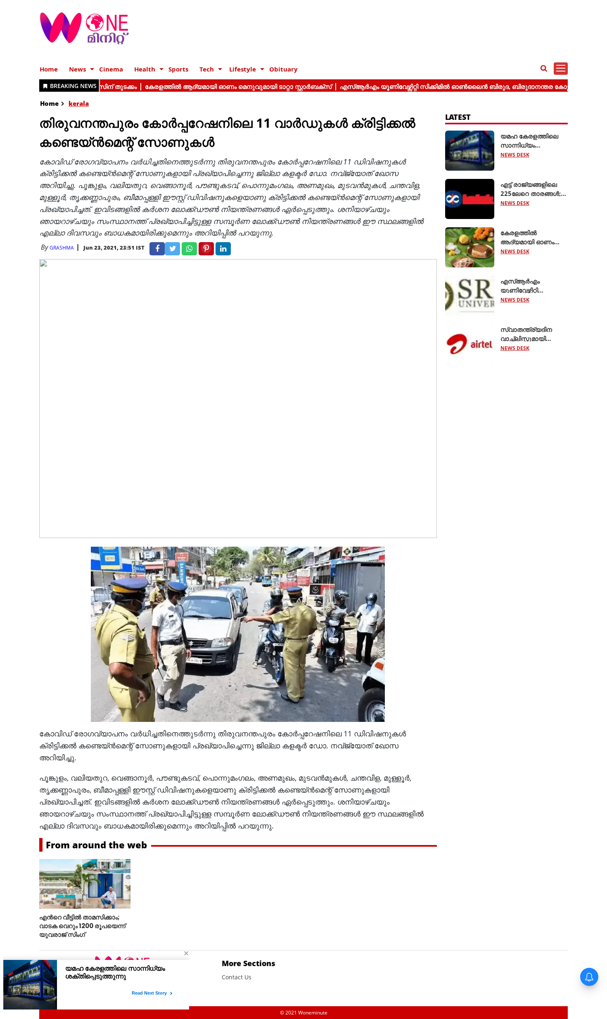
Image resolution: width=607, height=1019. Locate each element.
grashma (62, 247)
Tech (206, 69)
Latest (458, 117)
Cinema (111, 69)
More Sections (248, 963)
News (77, 69)
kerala (79, 103)
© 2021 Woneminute (303, 1012)
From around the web (96, 844)
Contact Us (236, 977)
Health (144, 69)
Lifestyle (242, 69)
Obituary (283, 69)
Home (49, 69)
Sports (178, 69)
